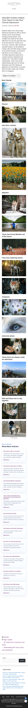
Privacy (12, 696)
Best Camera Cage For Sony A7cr (11, 451)
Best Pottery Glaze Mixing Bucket (11, 556)
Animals (6, 637)
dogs (5, 639)
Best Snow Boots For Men (9, 513)
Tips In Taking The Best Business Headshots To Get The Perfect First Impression (12, 497)
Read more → (6, 459)
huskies (9, 639)
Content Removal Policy (21, 696)
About (3, 696)
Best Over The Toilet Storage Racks (12, 541)
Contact (7, 696)
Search (4, 658)
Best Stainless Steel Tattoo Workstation (13, 528)
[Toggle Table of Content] (17, 75)
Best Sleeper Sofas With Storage (11, 584)
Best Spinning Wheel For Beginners (12, 480)
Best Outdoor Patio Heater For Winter (12, 466)
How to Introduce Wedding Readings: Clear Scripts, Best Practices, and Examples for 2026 (13, 688)
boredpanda (15, 437)
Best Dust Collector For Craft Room (12, 571)
